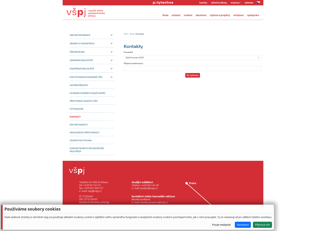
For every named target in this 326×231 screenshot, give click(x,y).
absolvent (201, 15)
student (188, 15)
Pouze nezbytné (221, 224)
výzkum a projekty (220, 15)
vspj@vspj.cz (94, 191)
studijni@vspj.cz (149, 188)
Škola (131, 34)
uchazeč (176, 15)
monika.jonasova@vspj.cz (154, 202)
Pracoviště (128, 52)
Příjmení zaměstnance (133, 63)
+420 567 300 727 (93, 188)
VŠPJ (126, 34)
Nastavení (243, 224)
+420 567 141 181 (150, 185)
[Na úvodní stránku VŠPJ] (85, 12)
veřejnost (238, 15)
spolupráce (253, 15)
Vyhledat (193, 75)
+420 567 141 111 (92, 185)
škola (165, 15)
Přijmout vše (262, 224)
